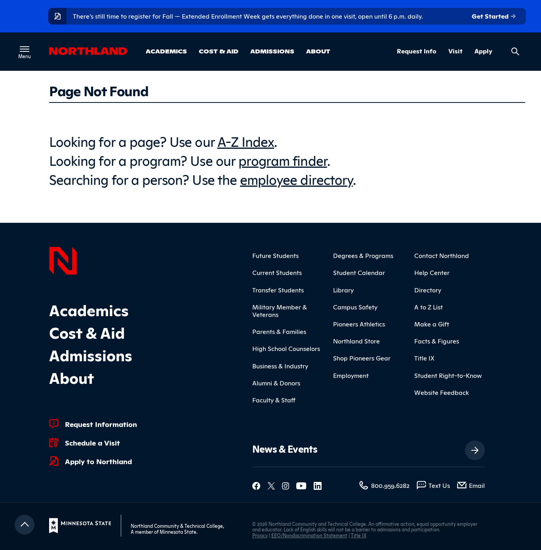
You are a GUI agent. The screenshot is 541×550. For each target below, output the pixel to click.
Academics (166, 51)
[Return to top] (24, 525)
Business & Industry (280, 365)
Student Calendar (359, 272)
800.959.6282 (390, 485)
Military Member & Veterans (279, 310)
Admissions (272, 51)
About (318, 51)
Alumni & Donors (276, 382)
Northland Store (356, 340)
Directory (427, 289)
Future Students (275, 255)
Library (343, 289)
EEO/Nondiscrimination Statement (309, 535)
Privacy (260, 535)
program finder (282, 159)
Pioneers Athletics (359, 323)
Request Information (101, 424)
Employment (351, 375)
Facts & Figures (436, 340)
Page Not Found (98, 90)
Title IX (424, 357)
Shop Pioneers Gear (362, 357)
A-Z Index (245, 140)
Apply (483, 51)
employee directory (296, 178)
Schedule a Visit (92, 442)
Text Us (439, 485)
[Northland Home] (63, 259)
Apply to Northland (98, 461)
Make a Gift (431, 323)
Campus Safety (355, 306)
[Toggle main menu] (24, 49)
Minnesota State (178, 531)
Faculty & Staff (273, 399)
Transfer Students (278, 289)
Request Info (416, 51)
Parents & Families (279, 331)
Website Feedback (441, 392)
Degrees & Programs (363, 255)
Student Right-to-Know (448, 375)
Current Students (277, 272)
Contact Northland (441, 255)
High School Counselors (286, 348)
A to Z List (428, 306)
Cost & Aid (218, 51)
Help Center (432, 272)
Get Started (491, 15)
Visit (455, 51)
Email (477, 485)
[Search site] (515, 51)
